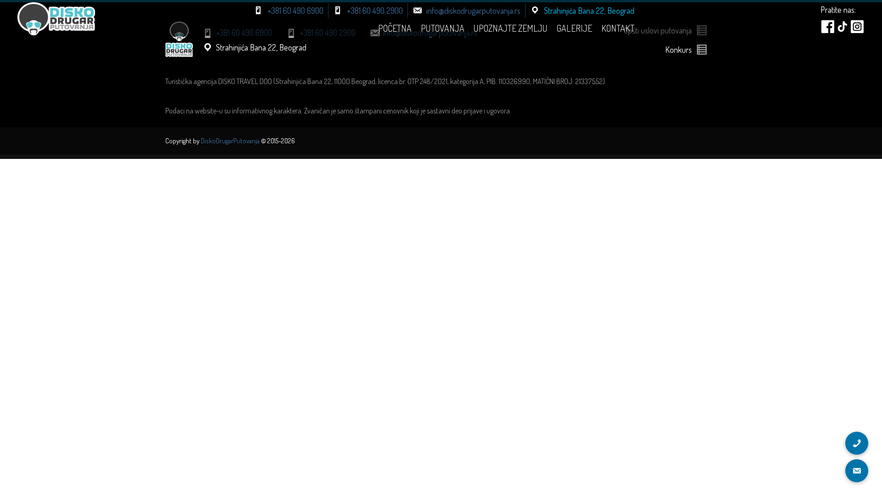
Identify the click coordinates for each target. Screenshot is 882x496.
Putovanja (442, 28)
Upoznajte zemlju (511, 28)
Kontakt (617, 28)
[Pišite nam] (856, 470)
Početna (395, 28)
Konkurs (678, 50)
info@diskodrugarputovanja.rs (473, 11)
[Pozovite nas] (856, 443)
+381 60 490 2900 (375, 11)
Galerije (574, 28)
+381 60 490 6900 (295, 11)
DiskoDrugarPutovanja (230, 140)
